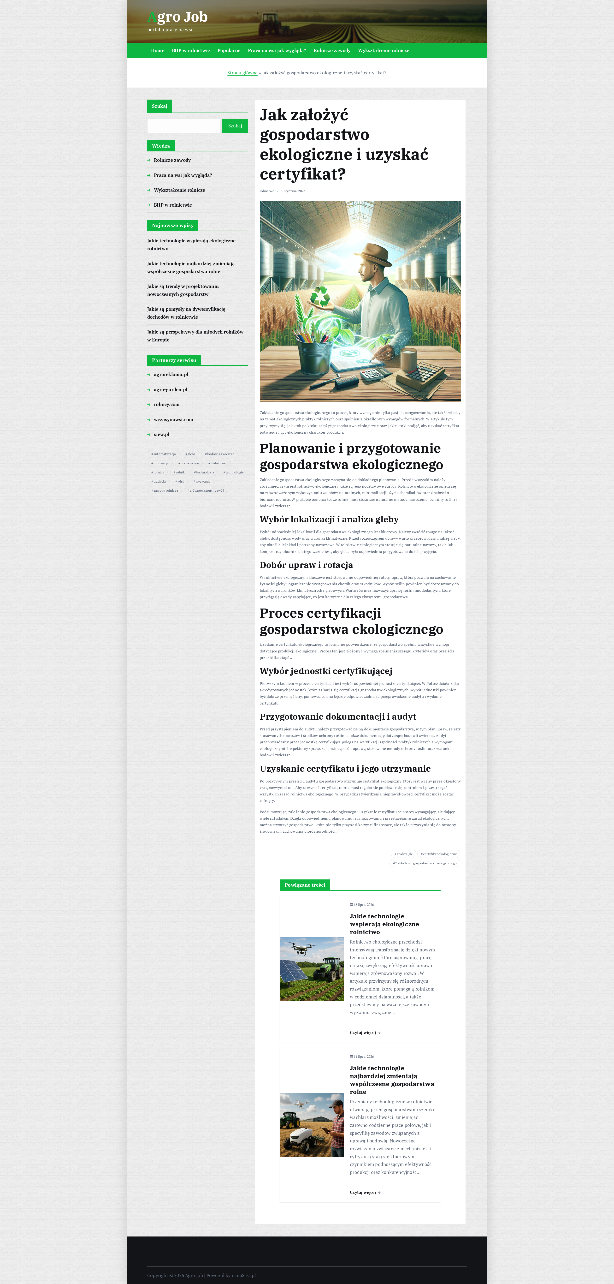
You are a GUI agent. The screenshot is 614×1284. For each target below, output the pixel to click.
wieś (180, 481)
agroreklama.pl (171, 374)
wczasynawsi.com (173, 419)
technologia (205, 472)
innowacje (161, 463)
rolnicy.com (167, 404)
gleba (192, 454)
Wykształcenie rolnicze (383, 50)
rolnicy (159, 472)
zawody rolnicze (166, 490)
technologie (235, 472)
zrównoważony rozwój (207, 490)
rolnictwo (267, 191)
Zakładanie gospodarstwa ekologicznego (426, 863)
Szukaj (159, 106)
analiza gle (405, 854)
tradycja (160, 481)
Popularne (229, 50)
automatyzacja (165, 454)
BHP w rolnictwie (191, 50)
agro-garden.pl (170, 389)
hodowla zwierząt (220, 454)
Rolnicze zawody (332, 50)
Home (157, 50)
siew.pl (161, 434)
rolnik (180, 472)
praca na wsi (190, 463)
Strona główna (242, 73)
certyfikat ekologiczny (440, 854)
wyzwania (203, 481)
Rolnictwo (218, 463)
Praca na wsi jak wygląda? (277, 50)
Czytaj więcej (363, 1032)
